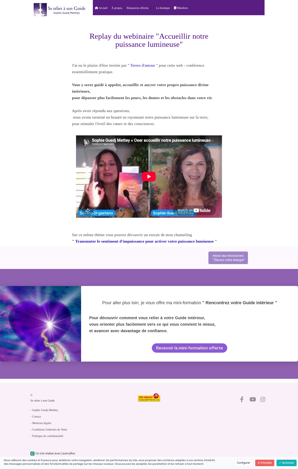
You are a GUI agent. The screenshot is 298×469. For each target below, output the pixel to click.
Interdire (266, 463)
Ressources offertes (138, 8)
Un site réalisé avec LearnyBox (55, 453)
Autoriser (287, 463)
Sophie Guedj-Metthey (45, 410)
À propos (116, 8)
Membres (182, 8)
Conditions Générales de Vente (49, 429)
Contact (36, 416)
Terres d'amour (142, 65)
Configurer (243, 463)
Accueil (102, 8)
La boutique (163, 8)
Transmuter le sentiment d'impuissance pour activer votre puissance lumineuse (144, 241)
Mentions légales (41, 423)
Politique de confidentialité (47, 436)
